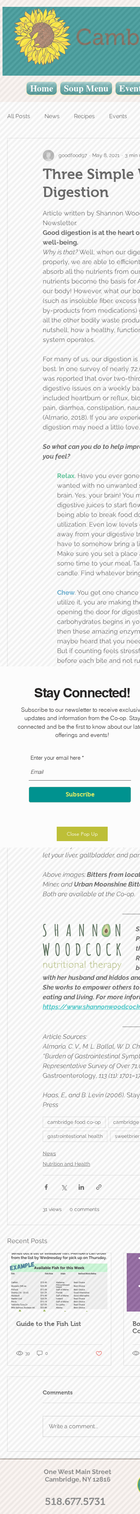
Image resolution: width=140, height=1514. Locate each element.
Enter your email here (55, 757)
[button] (82, 834)
